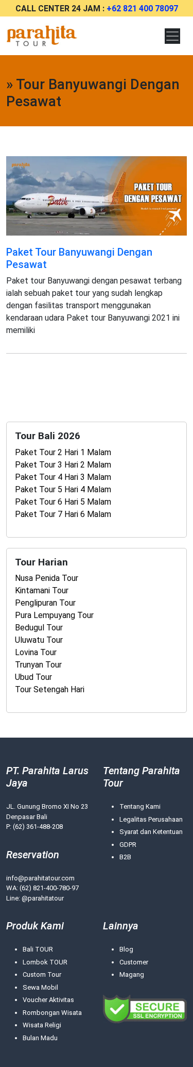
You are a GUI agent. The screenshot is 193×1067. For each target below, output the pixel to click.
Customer (133, 962)
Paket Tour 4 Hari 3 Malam (63, 477)
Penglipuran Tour (45, 603)
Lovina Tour (36, 652)
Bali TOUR (38, 949)
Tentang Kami (140, 806)
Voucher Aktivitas (48, 1000)
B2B (125, 857)
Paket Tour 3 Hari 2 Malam (63, 465)
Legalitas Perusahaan (151, 819)
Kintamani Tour (41, 590)
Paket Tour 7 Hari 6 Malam (63, 514)
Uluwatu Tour (39, 640)
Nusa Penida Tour (46, 578)
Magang (131, 974)
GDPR (127, 844)
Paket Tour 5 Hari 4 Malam (63, 489)
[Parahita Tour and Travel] (42, 36)
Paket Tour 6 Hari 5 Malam (63, 502)
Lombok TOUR (45, 962)
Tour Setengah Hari (49, 689)
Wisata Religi (42, 1025)
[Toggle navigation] (172, 36)
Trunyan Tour (38, 665)
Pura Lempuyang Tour (54, 615)
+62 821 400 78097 (142, 8)
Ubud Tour (33, 677)
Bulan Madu (40, 1038)
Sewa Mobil (40, 987)
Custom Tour (42, 974)
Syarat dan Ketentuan (151, 832)
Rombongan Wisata (52, 1012)
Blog (126, 949)
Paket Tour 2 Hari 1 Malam (63, 452)
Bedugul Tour (39, 627)
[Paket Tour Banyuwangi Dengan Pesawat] (96, 195)
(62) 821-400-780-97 (49, 888)
